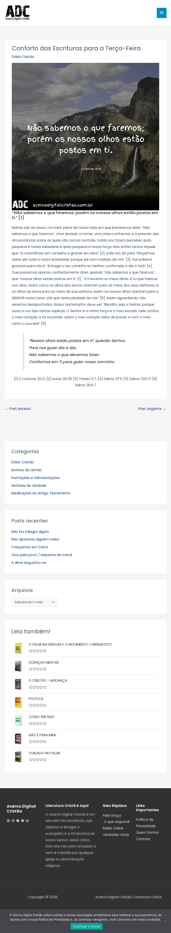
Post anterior (18, 408)
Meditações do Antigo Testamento (41, 493)
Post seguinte (152, 408)
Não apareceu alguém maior (35, 539)
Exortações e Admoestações (35, 477)
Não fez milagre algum (30, 531)
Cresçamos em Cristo (29, 547)
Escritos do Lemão (26, 470)
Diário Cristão (23, 56)
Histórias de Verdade (28, 485)
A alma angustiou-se (28, 562)
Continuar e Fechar (86, 926)
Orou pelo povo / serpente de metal (41, 554)
